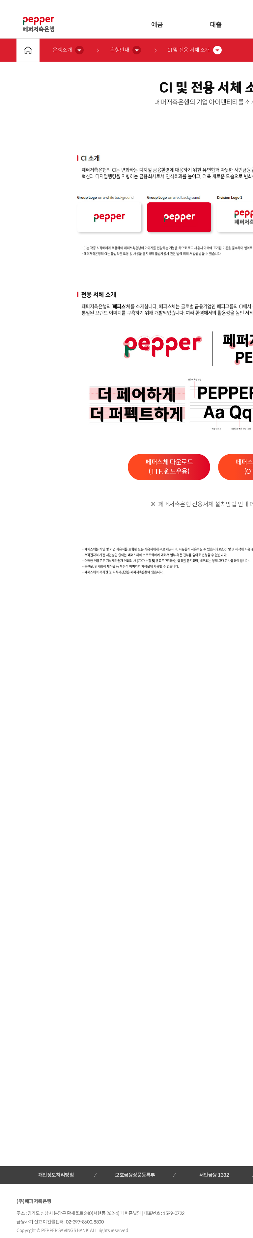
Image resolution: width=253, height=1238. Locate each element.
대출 (215, 25)
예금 (157, 25)
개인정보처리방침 (56, 1175)
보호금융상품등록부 (135, 1175)
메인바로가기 (28, 50)
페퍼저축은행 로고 (38, 24)
